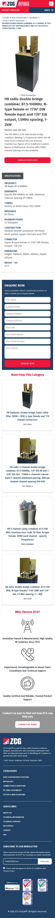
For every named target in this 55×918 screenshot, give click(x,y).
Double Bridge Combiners (13, 21)
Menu (47, 10)
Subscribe (44, 861)
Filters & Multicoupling (14, 18)
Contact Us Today (27, 724)
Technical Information (13, 817)
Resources (8, 826)
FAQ (4, 835)
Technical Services (11, 821)
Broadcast (8, 781)
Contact (7, 830)
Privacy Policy (8, 871)
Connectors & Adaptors (14, 786)
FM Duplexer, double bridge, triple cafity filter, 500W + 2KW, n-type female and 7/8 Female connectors (27, 416)
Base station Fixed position (16, 777)
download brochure (27, 160)
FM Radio (33, 18)
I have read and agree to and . (24, 869)
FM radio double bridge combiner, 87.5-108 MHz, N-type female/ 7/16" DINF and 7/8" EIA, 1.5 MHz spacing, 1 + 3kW (27, 591)
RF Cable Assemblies (12, 790)
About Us (7, 813)
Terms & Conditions (34, 868)
